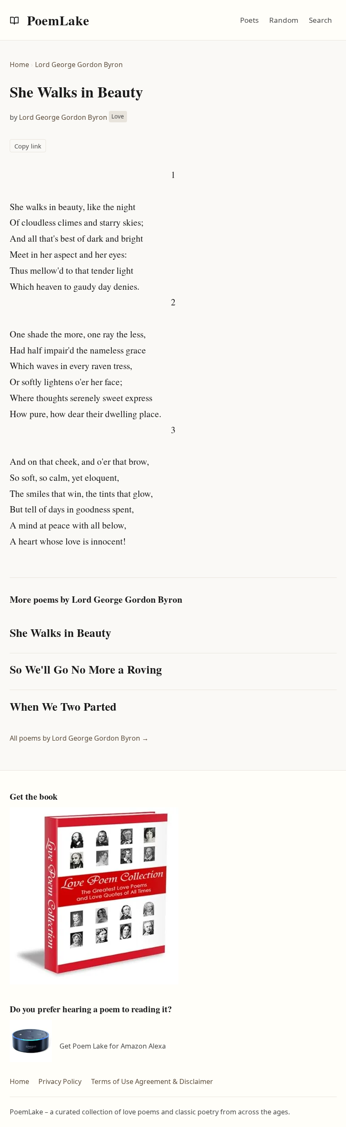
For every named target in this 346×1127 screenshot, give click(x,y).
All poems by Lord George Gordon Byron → (79, 738)
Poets (249, 20)
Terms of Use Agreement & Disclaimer (152, 1081)
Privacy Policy (59, 1081)
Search (320, 20)
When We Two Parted (63, 706)
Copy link (27, 146)
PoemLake (56, 20)
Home (19, 64)
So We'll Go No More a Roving (86, 669)
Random (283, 20)
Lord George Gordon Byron (79, 64)
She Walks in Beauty (60, 632)
